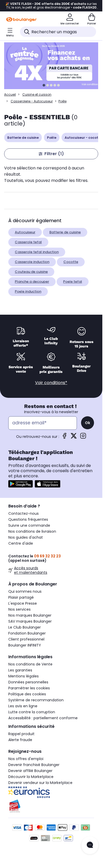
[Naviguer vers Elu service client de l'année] (51, 806)
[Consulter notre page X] (74, 437)
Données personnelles (28, 682)
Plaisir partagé (21, 597)
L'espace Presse (22, 603)
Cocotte (70, 261)
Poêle (51, 137)
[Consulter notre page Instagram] (83, 437)
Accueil (10, 94)
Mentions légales (23, 676)
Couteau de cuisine (31, 271)
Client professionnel (26, 639)
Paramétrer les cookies (29, 688)
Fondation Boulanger (27, 633)
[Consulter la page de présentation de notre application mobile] (20, 483)
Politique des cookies (27, 694)
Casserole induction (32, 261)
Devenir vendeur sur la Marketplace (40, 782)
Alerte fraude (20, 739)
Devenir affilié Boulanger (30, 770)
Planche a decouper (32, 281)
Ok (87, 422)
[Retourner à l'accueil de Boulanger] (21, 19)
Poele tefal (72, 281)
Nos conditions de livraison (32, 531)
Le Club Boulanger (24, 627)
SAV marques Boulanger (30, 621)
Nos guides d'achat (25, 537)
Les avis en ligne (22, 706)
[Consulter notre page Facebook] (64, 437)
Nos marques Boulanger (29, 615)
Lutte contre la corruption (31, 712)
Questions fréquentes (28, 519)
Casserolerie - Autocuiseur (32, 101)
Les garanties (20, 670)
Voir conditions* (51, 383)
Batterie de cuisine (23, 137)
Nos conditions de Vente (30, 664)
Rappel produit (21, 733)
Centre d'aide (20, 543)
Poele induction (28, 291)
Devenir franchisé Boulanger (33, 764)
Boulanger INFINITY (24, 645)
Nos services (19, 609)
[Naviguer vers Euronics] (51, 792)
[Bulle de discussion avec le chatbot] (90, 845)
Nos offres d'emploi (25, 758)
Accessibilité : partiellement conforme (43, 718)
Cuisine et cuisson (36, 94)
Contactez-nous (23, 513)
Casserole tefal (28, 242)
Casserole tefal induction (37, 251)
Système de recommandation (36, 700)
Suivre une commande (29, 525)
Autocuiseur (25, 232)
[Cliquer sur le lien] (53, 65)
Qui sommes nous (25, 591)
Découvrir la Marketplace (31, 776)
